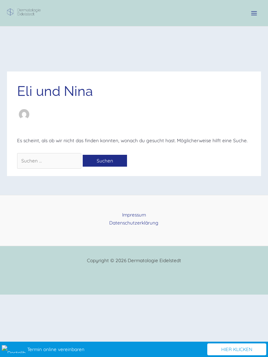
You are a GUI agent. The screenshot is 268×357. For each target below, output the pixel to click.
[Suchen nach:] (50, 161)
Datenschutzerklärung (133, 223)
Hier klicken (236, 349)
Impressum (134, 215)
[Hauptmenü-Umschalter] (254, 13)
